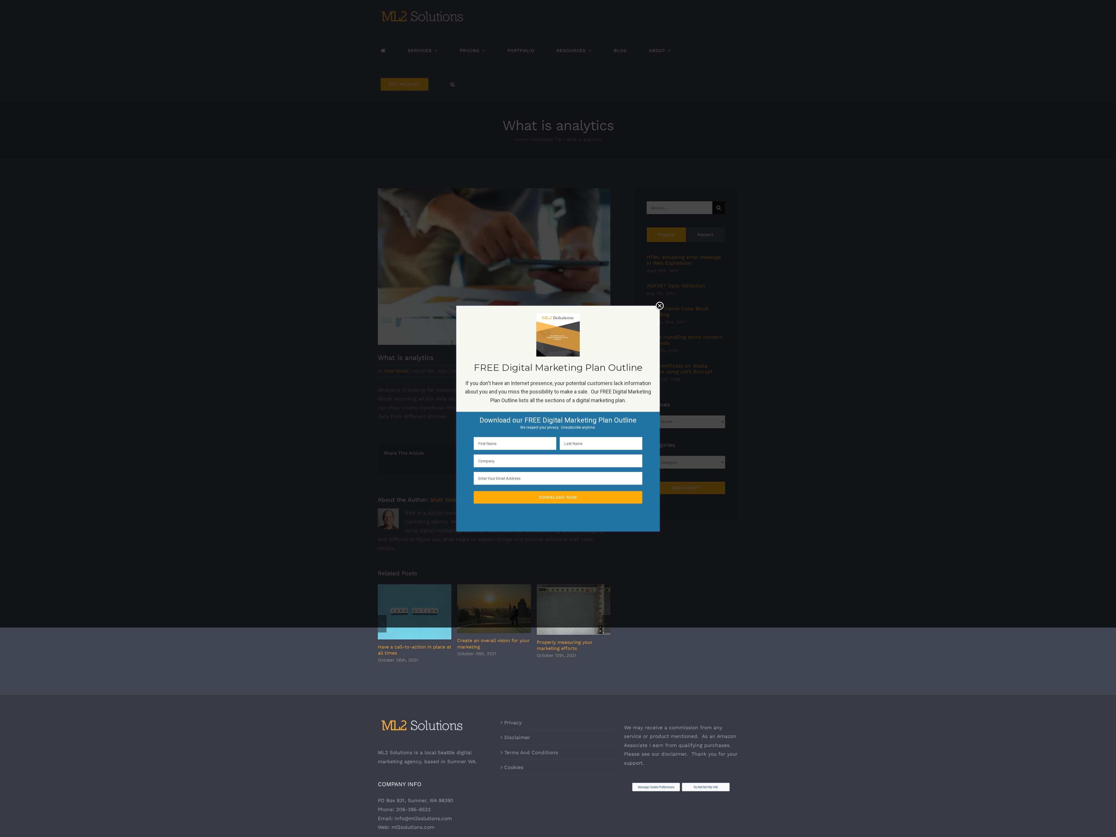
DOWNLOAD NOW (558, 497)
